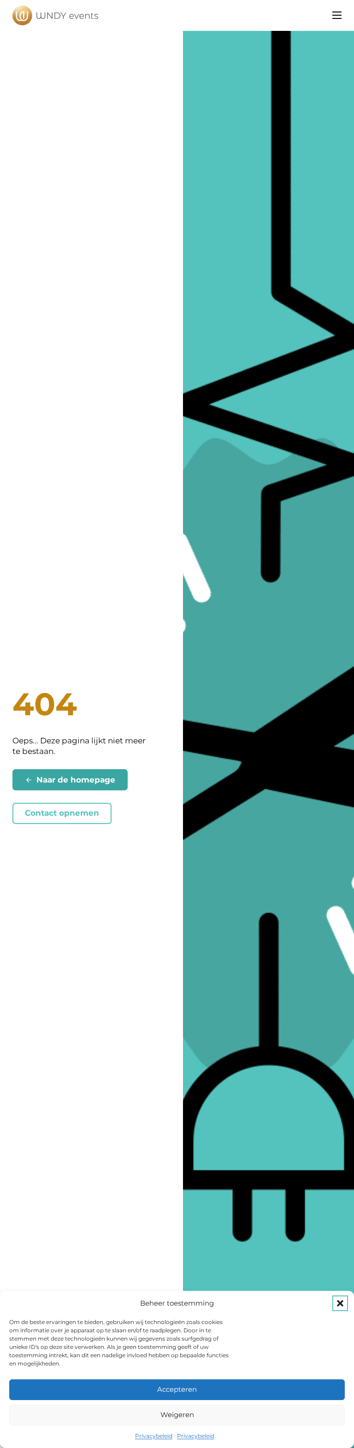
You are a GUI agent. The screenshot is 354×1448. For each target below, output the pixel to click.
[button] (340, 1303)
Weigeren (177, 1414)
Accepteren (177, 1389)
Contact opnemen (62, 813)
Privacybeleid (153, 1435)
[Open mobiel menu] (337, 15)
